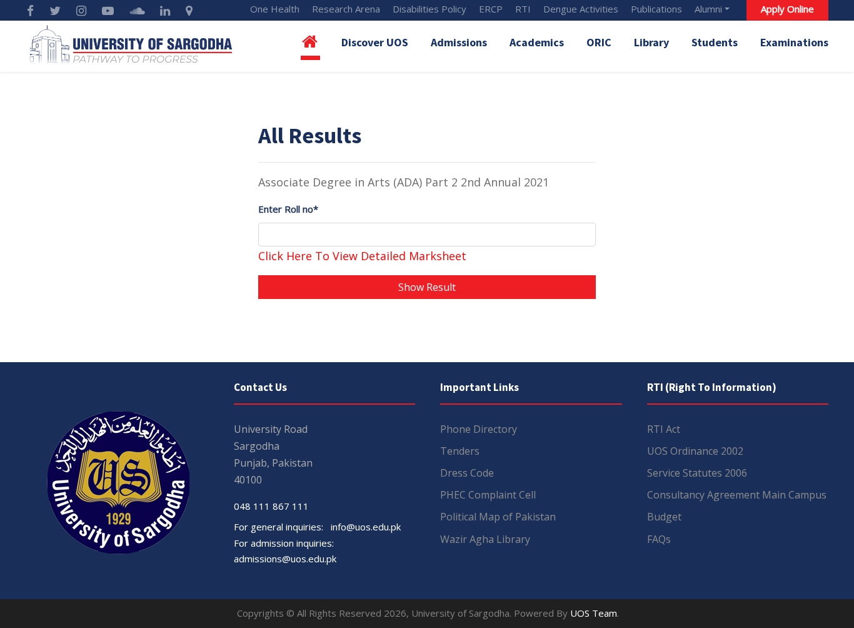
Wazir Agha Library (485, 539)
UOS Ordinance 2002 (695, 451)
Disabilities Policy (429, 9)
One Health (274, 9)
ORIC (598, 42)
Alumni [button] (708, 9)
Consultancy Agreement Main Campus (736, 495)
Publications (656, 9)
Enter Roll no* (288, 209)
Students (714, 42)
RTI (523, 9)
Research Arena (346, 9)
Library (651, 42)
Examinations (794, 42)
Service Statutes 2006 (697, 473)
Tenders (460, 451)
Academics (537, 42)
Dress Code (467, 473)
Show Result (427, 287)
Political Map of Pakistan (498, 517)
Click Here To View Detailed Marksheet (362, 255)
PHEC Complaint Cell (488, 495)
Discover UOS (374, 42)
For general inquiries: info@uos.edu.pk (317, 526)
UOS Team (593, 613)
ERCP (491, 9)
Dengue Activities (580, 9)
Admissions (459, 42)
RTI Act (663, 429)
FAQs (659, 539)
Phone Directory (478, 429)
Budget (664, 517)
